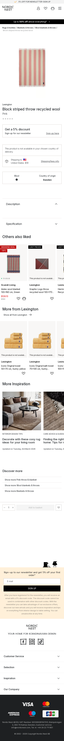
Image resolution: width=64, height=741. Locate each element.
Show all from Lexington (15, 315)
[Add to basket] (24, 298)
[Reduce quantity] (4, 508)
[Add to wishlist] (18, 298)
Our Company (11, 689)
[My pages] (38, 8)
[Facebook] (23, 641)
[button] (7, 119)
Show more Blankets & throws (19, 491)
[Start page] (8, 8)
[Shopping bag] (52, 8)
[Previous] (5, 67)
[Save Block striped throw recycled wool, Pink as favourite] (59, 508)
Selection (9, 667)
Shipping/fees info (50, 161)
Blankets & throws (25, 28)
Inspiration (9, 678)
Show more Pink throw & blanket (21, 479)
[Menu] (59, 8)
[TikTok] (40, 641)
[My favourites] (45, 8)
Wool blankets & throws (45, 28)
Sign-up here (52, 133)
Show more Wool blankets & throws (22, 485)
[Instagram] (32, 641)
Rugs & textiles (8, 28)
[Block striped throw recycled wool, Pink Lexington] (32, 66)
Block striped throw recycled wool (18, 30)
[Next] (59, 67)
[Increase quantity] (13, 508)
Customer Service (14, 656)
